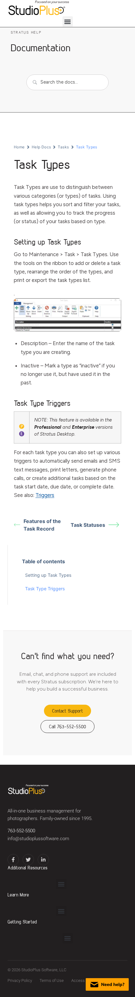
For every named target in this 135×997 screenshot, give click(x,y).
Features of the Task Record (42, 525)
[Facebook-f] (13, 859)
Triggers (44, 495)
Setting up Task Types (48, 575)
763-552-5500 (21, 831)
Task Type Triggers (45, 588)
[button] (67, 21)
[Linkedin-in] (43, 859)
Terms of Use (52, 980)
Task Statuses (88, 525)
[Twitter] (28, 859)
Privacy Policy (20, 980)
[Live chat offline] (107, 984)
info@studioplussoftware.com (38, 838)
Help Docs (41, 147)
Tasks (63, 147)
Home (19, 147)
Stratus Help (26, 32)
